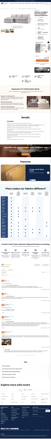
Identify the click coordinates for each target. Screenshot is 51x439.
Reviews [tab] (3, 269)
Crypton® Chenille (4, 236)
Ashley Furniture (43, 402)
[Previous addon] (46, 42)
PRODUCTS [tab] (30, 389)
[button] (42, 21)
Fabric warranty (25, 415)
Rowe (12, 396)
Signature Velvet (4, 223)
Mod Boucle (4, 216)
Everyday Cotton (3, 198)
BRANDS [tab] (20, 389)
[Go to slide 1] (3, 31)
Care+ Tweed (3, 211)
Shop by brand (14, 410)
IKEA (2, 402)
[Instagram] (33, 416)
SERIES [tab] (25, 389)
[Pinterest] (36, 416)
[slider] (38, 102)
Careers (2, 423)
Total (48, 56)
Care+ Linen (4, 214)
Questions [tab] (10, 269)
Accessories (13, 415)
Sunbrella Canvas (3, 229)
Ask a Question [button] (37, 264)
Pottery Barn (33, 396)
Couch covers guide (4, 419)
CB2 (42, 396)
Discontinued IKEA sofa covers (14, 418)
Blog (1, 411)
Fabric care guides (4, 417)
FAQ (22, 417)
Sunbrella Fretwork (3, 233)
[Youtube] (42, 416)
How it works (24, 410)
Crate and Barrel (24, 396)
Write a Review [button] (46, 264)
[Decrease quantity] (36, 58)
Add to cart (43, 60)
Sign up (47, 410)
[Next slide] (48, 173)
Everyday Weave (3, 205)
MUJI (22, 402)
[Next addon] (48, 42)
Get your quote (25, 154)
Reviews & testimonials (3, 414)
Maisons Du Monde (14, 402)
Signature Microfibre (4, 226)
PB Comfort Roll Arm (31, 131)
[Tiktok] (40, 416)
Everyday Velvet (3, 201)
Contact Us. (21, 139)
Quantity (37, 56)
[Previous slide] (3, 173)
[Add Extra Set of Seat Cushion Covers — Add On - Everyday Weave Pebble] (46, 51)
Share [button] (3, 289)
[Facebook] (38, 416)
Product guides (3, 415)
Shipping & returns (25, 412)
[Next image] (32, 19)
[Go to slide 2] (7, 31)
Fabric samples (14, 412)
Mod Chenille (3, 219)
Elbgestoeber (33, 402)
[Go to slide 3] (12, 31)
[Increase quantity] (40, 58)
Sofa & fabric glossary (3, 421)
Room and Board (4, 396)
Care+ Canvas (3, 208)
